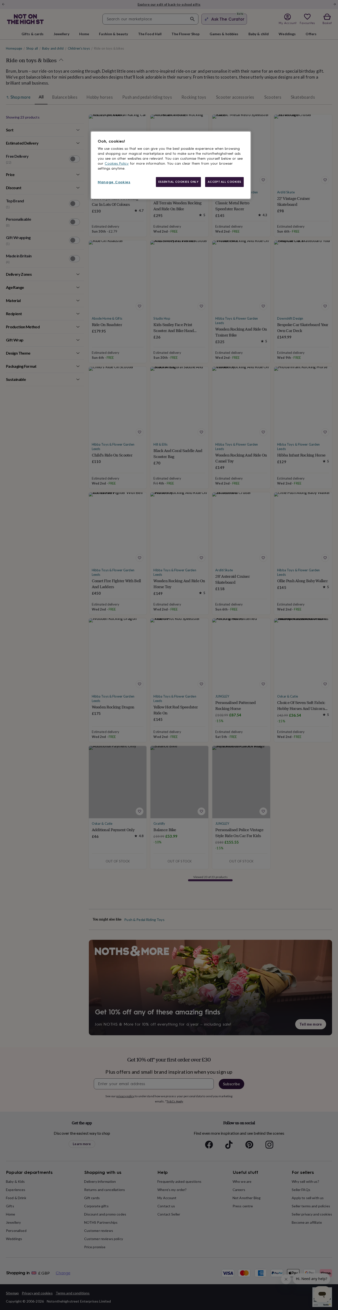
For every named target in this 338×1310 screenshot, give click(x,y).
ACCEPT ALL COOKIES (224, 181)
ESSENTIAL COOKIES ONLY (178, 181)
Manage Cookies (114, 182)
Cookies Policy (117, 163)
